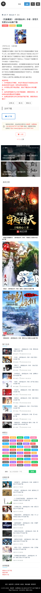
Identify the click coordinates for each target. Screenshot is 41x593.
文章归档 (16, 584)
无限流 (34, 453)
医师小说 (34, 462)
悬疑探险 (13, 456)
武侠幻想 (34, 450)
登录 (19, 4)
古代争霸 (27, 462)
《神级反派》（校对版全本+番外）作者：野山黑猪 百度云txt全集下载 (25, 423)
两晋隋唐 (20, 465)
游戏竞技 (20, 450)
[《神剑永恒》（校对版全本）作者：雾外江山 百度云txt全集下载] (20, 313)
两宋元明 (27, 465)
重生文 (27, 437)
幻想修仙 (5, 25)
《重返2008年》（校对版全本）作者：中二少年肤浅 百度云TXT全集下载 (25, 516)
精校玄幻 (6, 292)
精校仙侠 (11, 15)
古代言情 (20, 462)
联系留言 (33, 584)
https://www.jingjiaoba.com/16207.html (21, 128)
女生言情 (5, 462)
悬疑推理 (5, 456)
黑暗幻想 (5, 437)
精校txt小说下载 (7, 570)
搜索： (7, 471)
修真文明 (5, 465)
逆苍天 (19, 25)
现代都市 (27, 447)
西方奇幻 (27, 440)
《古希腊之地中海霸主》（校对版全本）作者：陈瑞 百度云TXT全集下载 (25, 556)
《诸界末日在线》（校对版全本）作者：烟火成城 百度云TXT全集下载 (25, 540)
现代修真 (34, 447)
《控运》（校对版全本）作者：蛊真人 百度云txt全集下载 (18, 289)
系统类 (19, 443)
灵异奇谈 (13, 450)
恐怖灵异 (20, 456)
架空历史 (13, 453)
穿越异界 (5, 447)
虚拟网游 (34, 440)
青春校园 (20, 437)
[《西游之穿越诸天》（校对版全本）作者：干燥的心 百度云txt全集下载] (20, 211)
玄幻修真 (12, 25)
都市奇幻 (13, 440)
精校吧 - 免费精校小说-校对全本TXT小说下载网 (21, 125)
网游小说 (5, 443)
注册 (27, 4)
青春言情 (13, 437)
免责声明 (11, 584)
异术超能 (13, 459)
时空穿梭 (27, 453)
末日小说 (20, 453)
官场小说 (27, 459)
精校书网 (5, 572)
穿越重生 (26, 443)
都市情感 (5, 440)
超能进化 (20, 440)
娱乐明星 (34, 459)
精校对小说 (5, 574)
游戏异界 (27, 450)
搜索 (32, 471)
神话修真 (20, 447)
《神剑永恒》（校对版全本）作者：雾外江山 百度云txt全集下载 (20, 338)
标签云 (22, 584)
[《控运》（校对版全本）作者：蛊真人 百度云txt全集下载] (20, 264)
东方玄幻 (34, 465)
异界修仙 (5, 459)
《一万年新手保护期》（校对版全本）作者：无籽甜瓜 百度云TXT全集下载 (25, 499)
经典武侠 (13, 443)
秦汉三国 (13, 447)
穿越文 (33, 443)
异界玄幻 (34, 456)
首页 (5, 15)
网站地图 (27, 584)
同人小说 (13, 462)
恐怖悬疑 (27, 456)
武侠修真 (5, 453)
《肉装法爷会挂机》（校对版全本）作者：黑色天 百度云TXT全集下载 (25, 532)
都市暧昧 (33, 437)
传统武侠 (13, 465)
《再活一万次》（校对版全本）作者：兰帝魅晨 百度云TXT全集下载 (25, 548)
